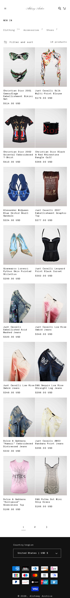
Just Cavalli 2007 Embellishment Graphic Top (50, 213)
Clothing (11, 29)
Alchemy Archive (41, 596)
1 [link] (23, 527)
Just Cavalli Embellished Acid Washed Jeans (15, 330)
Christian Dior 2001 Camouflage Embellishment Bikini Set (18, 94)
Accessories (33, 29)
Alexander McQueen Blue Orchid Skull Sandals (16, 213)
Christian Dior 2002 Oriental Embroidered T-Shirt (18, 155)
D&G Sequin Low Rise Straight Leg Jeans (49, 386)
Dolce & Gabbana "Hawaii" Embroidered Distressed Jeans (18, 444)
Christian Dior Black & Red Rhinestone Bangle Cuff (50, 155)
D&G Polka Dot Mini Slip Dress (48, 500)
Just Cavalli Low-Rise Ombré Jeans (50, 328)
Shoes (52, 29)
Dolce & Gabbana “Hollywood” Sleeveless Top (14, 502)
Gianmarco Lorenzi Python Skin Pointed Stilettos (17, 271)
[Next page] (46, 527)
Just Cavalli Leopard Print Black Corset (50, 270)
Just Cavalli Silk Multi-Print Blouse (48, 92)
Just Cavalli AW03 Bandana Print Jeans (49, 442)
